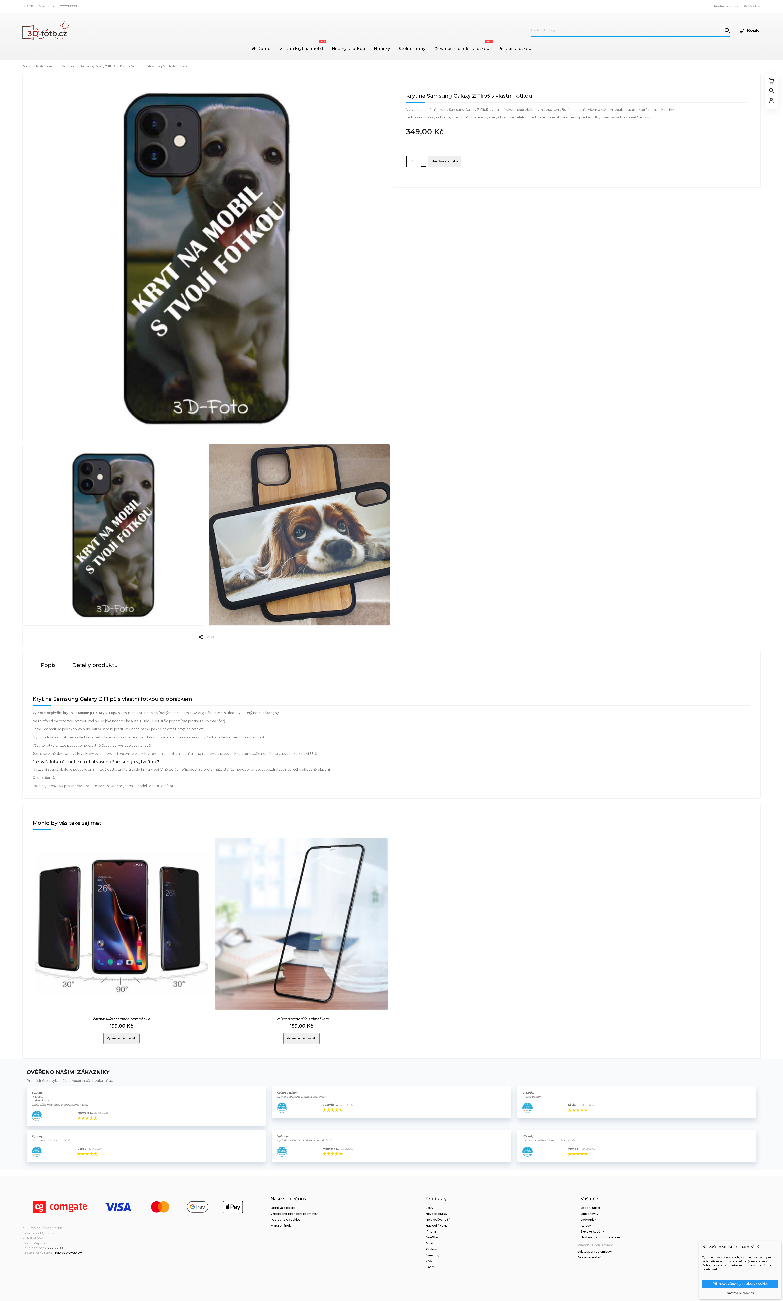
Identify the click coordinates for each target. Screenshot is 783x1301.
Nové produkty (436, 1214)
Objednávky (589, 1214)
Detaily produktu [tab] (95, 665)
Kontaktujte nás (726, 6)
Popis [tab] (48, 665)
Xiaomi (430, 1267)
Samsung (432, 1255)
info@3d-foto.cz (68, 1253)
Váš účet (590, 1199)
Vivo (429, 1261)
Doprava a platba (283, 1208)
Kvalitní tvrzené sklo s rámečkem (301, 1019)
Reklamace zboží (589, 1257)
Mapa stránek (281, 1225)
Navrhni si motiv (444, 161)
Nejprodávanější (437, 1220)
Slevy (429, 1208)
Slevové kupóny (592, 1231)
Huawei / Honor (437, 1225)
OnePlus (432, 1237)
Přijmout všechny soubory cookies (740, 1284)
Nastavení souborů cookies (601, 1237)
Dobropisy (588, 1220)
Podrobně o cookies (285, 1220)
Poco (429, 1243)
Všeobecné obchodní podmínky (294, 1214)
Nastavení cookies (740, 1293)
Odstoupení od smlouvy (595, 1252)
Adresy (586, 1225)
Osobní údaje (590, 1208)
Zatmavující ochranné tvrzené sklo (121, 1019)
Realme (431, 1249)
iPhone (431, 1231)
